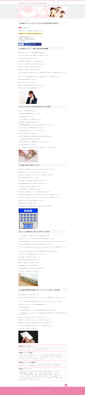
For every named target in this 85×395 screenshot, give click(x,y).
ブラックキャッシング (57, 373)
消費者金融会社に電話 (23, 371)
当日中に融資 (50, 373)
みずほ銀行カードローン (26, 27)
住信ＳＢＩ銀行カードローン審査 (39, 358)
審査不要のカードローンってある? (34, 379)
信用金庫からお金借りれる (24, 379)
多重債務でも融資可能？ (47, 371)
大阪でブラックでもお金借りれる (43, 376)
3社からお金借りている (56, 371)
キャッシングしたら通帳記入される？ (25, 377)
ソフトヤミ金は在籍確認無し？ (54, 376)
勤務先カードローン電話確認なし (48, 374)
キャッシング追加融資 (49, 377)
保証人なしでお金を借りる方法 (32, 376)
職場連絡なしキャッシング (21, 20)
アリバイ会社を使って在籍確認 (58, 377)
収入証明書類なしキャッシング (33, 373)
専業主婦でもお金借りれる (38, 371)
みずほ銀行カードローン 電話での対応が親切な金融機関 (32, 3)
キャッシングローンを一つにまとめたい (38, 377)
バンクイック (39, 355)
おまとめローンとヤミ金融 (43, 373)
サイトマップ (42, 388)
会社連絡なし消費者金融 (23, 373)
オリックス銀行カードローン (58, 355)
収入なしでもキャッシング (58, 374)
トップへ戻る (66, 385)
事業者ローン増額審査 (38, 374)
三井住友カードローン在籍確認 (47, 355)
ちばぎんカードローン (29, 358)
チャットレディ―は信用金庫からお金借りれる (26, 374)
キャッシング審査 (30, 371)
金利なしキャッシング (23, 376)
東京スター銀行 (22, 358)
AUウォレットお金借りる (23, 355)
